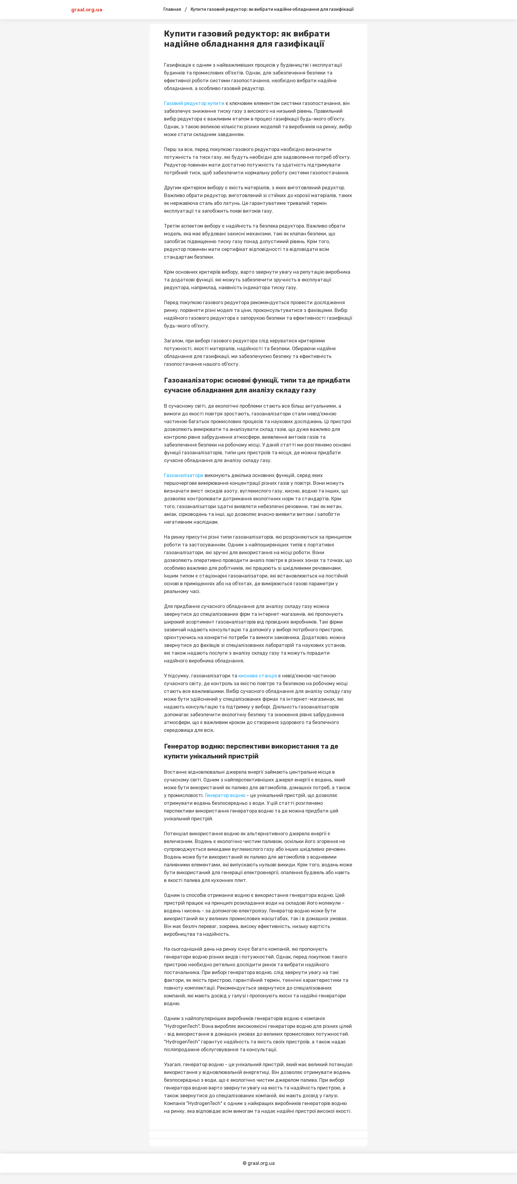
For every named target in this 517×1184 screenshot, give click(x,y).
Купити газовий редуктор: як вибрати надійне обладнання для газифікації (272, 9)
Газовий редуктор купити (194, 103)
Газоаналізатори (183, 475)
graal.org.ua (86, 10)
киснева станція (257, 676)
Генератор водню (226, 795)
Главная (172, 9)
